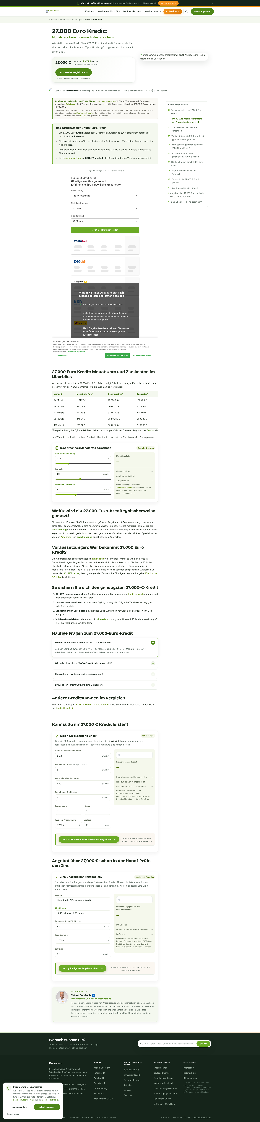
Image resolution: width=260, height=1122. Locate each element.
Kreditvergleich (136, 594)
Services (173, 11)
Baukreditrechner (162, 1073)
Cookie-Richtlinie (50, 1100)
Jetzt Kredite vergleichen (72, 72)
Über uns (128, 1095)
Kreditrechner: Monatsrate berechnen (184, 129)
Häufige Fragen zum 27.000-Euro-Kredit (187, 164)
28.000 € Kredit (101, 704)
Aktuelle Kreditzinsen (164, 1078)
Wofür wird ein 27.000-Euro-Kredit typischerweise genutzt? (187, 138)
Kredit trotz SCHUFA (103, 1099)
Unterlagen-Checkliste (164, 1104)
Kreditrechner (160, 1068)
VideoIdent (102, 619)
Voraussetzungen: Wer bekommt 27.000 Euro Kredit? (187, 146)
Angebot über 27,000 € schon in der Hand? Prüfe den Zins (187, 195)
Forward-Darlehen (132, 1080)
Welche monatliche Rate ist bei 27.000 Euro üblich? (83, 642)
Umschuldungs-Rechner (165, 1088)
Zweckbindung (84, 537)
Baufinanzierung (131, 11)
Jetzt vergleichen (202, 11)
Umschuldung (59, 529)
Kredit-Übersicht (64, 708)
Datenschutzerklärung (23, 1100)
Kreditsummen (152, 11)
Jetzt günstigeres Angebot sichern (80, 968)
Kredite (88, 11)
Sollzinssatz (71, 104)
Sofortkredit (99, 1083)
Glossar (127, 1090)
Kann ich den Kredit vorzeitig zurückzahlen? (79, 674)
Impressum (188, 1068)
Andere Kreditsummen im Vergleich (183, 172)
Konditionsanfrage (72, 158)
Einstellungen (13, 1114)
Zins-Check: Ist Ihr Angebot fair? (186, 202)
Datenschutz (189, 1073)
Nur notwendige (19, 1107)
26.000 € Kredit (83, 704)
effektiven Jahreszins (84, 113)
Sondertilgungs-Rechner (166, 1093)
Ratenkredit (98, 558)
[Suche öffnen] (186, 11)
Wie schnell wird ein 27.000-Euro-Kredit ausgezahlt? (83, 663)
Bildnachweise (190, 1078)
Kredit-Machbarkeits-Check (184, 188)
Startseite (53, 20)
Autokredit (66, 537)
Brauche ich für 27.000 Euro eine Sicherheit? (79, 684)
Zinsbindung (61, 908)
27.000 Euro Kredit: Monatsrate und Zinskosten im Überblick (186, 120)
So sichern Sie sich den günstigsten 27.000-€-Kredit (185, 155)
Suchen (203, 1043)
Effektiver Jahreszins (65, 485)
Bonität (83, 116)
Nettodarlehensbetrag (106, 101)
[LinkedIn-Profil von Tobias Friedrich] (93, 995)
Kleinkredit (99, 1093)
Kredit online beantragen (71, 20)
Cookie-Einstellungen (202, 1117)
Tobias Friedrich (81, 995)
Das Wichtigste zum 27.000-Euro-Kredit (187, 112)
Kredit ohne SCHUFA (108, 11)
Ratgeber (128, 1085)
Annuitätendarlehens (124, 488)
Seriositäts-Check (162, 1099)
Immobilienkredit (132, 1075)
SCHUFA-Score (71, 573)
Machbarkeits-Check (163, 1083)
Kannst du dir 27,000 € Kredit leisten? (185, 181)
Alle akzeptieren (46, 1107)
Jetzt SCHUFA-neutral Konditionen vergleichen (87, 839)
